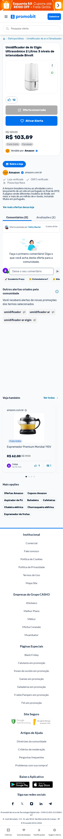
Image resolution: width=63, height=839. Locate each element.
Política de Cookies (31, 559)
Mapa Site (31, 583)
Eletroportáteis (16, 38)
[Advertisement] (31, 358)
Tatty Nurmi (34, 227)
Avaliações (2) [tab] (45, 217)
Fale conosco (31, 551)
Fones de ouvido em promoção (31, 670)
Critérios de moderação (31, 749)
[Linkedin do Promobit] (41, 803)
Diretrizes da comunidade (31, 741)
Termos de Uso (31, 575)
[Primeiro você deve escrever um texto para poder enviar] (57, 271)
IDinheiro (31, 603)
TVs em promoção (31, 702)
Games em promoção (31, 678)
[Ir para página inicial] (5, 38)
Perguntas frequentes (31, 757)
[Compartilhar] (52, 73)
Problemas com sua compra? (31, 765)
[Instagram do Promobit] (31, 803)
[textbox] (31, 271)
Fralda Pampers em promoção (31, 694)
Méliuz (31, 618)
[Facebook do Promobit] (12, 803)
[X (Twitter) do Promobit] (22, 803)
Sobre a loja (16, 164)
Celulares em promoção (31, 662)
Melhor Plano (31, 610)
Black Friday (32, 654)
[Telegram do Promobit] (50, 803)
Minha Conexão (31, 626)
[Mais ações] (52, 65)
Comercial (31, 543)
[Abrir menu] (6, 17)
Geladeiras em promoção (31, 686)
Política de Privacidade (31, 567)
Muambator (31, 634)
